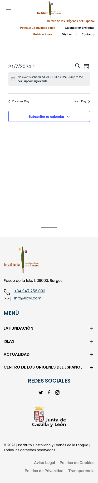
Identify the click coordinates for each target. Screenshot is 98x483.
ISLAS (9, 341)
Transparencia (81, 470)
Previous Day (20, 101)
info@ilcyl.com (27, 298)
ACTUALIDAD (16, 354)
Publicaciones (42, 34)
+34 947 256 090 (29, 291)
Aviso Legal (44, 462)
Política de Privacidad (44, 470)
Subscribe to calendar (46, 116)
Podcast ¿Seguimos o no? (37, 27)
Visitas (67, 34)
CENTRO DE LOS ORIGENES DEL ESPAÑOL (43, 367)
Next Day (80, 101)
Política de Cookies (77, 462)
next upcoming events (33, 81)
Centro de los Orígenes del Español (70, 21)
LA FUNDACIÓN (18, 328)
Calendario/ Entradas (79, 27)
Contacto (88, 34)
